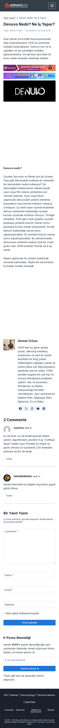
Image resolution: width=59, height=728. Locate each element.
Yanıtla (9, 459)
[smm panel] (29, 68)
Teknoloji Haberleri (46, 695)
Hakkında (20, 710)
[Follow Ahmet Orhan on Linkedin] (43, 408)
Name (9, 575)
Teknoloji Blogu (27, 695)
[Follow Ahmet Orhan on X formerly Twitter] (26, 408)
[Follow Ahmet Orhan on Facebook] (20, 408)
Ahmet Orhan (16, 30)
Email (9, 589)
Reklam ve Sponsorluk (36, 711)
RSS (6, 695)
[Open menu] (52, 6)
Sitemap (14, 695)
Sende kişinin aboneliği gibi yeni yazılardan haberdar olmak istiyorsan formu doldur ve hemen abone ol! (28, 648)
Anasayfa (9, 710)
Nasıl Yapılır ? (9, 18)
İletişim (51, 710)
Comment (11, 531)
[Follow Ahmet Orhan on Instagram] (32, 408)
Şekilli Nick (30, 702)
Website (9, 604)
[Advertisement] (29, 135)
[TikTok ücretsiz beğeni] (29, 76)
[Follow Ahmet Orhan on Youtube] (38, 408)
